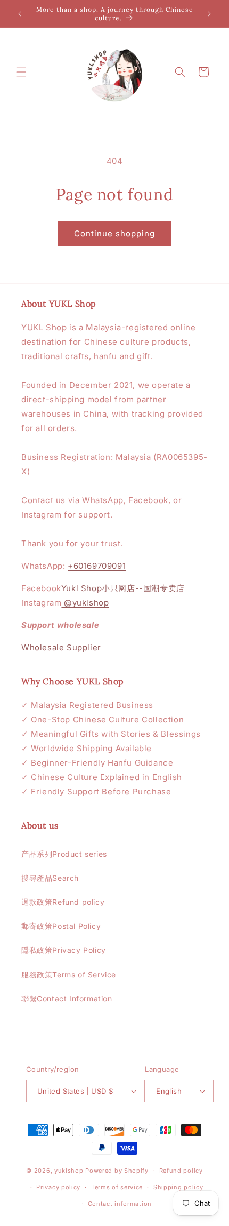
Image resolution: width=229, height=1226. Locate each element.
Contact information (120, 1203)
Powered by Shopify (117, 1170)
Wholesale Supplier (61, 647)
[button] (21, 72)
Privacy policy (58, 1187)
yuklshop (69, 1170)
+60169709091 (97, 566)
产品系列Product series (64, 853)
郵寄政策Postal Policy (61, 925)
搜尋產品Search (50, 877)
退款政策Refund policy (62, 901)
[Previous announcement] (19, 14)
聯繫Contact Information (66, 998)
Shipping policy (178, 1187)
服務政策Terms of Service (68, 974)
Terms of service (117, 1187)
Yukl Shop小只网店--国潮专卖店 (123, 588)
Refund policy (181, 1170)
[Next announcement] (209, 14)
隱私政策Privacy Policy (63, 949)
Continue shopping (114, 233)
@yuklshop (85, 603)
